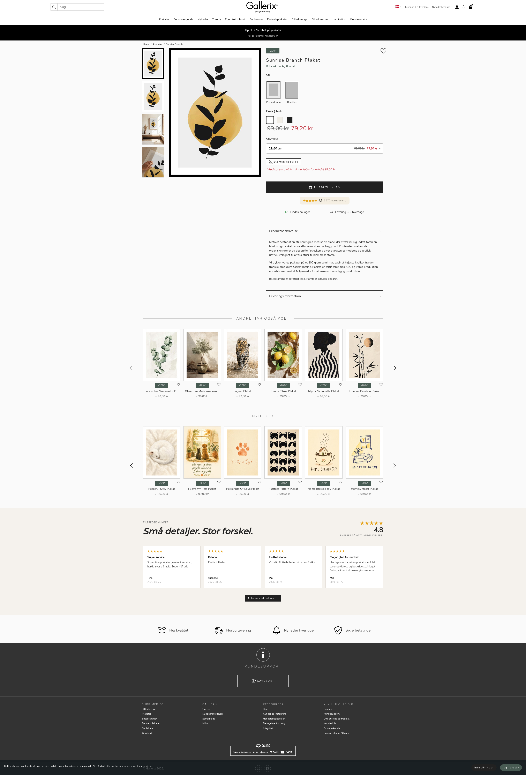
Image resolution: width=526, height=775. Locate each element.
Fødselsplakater (277, 19)
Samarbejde (208, 718)
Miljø (205, 723)
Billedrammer (320, 19)
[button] (54, 7)
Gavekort (265, 681)
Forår (281, 66)
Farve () (273, 111)
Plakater (164, 19)
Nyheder (202, 19)
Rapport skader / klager (336, 733)
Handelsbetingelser (274, 718)
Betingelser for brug (274, 723)
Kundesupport (331, 713)
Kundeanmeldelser (212, 713)
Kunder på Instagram (274, 713)
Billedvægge (299, 19)
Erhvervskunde (332, 728)
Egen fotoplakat (235, 19)
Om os (206, 709)
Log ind (328, 709)
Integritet (268, 728)
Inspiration (339, 19)
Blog (265, 709)
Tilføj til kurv (327, 187)
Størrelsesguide (285, 161)
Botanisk (271, 66)
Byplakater (256, 19)
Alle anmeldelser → (263, 598)
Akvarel (290, 66)
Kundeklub (330, 723)
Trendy (216, 19)
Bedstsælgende (183, 19)
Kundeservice (358, 19)
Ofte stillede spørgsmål (337, 718)
